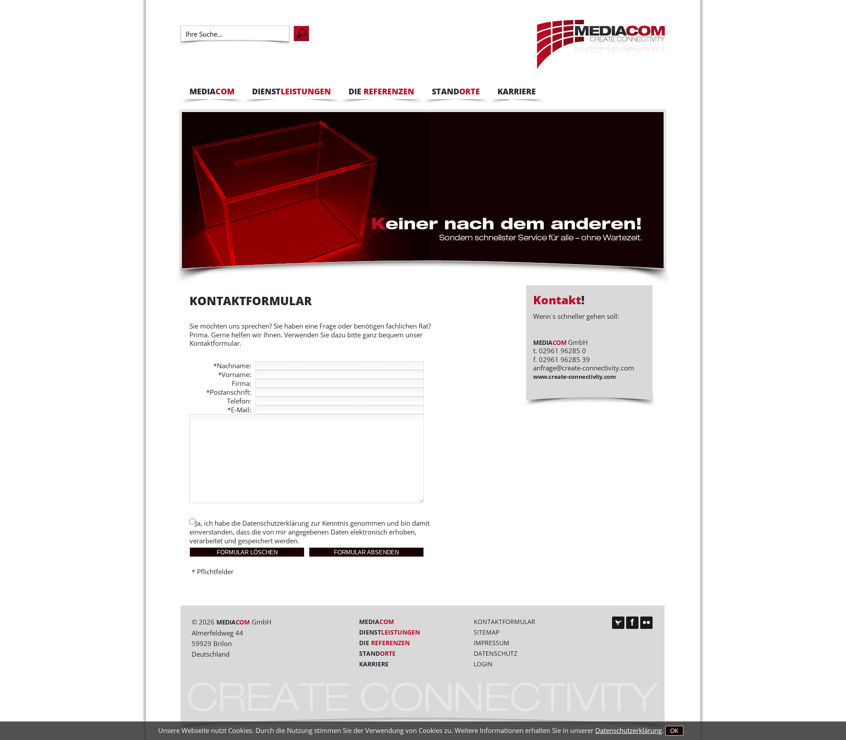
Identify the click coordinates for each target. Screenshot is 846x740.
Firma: (241, 383)
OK (674, 731)
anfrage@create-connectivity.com (583, 367)
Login (483, 664)
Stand (377, 653)
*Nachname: (232, 365)
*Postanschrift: (228, 392)
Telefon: (239, 400)
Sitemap (486, 632)
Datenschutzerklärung (275, 523)
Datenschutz (495, 653)
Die (384, 643)
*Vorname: (234, 374)
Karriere (374, 664)
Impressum (491, 643)
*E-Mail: (239, 409)
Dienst (389, 632)
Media (376, 621)
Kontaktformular (504, 621)
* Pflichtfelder (213, 571)
